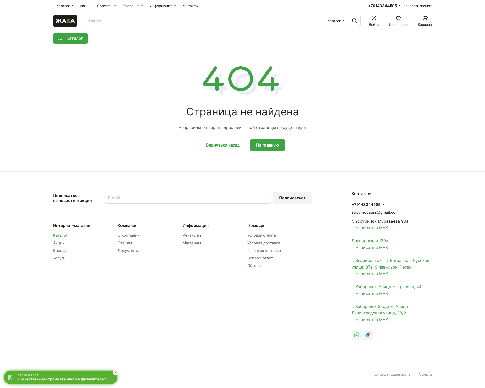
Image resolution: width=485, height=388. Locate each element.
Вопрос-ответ (260, 258)
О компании (129, 235)
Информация (196, 225)
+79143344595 (382, 6)
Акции (59, 242)
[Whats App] (357, 335)
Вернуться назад (223, 145)
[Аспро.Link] (368, 335)
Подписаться (292, 197)
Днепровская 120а (370, 240)
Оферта (425, 374)
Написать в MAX (370, 227)
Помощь (255, 225)
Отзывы (125, 242)
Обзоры (254, 265)
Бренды (60, 250)
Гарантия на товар (264, 250)
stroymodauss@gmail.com (375, 212)
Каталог (60, 235)
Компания (127, 225)
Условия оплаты (262, 235)
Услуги (59, 258)
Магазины (192, 242)
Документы (128, 250)
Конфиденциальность (392, 374)
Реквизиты (192, 235)
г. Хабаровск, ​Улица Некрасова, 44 (386, 286)
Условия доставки (263, 242)
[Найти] (354, 21)
